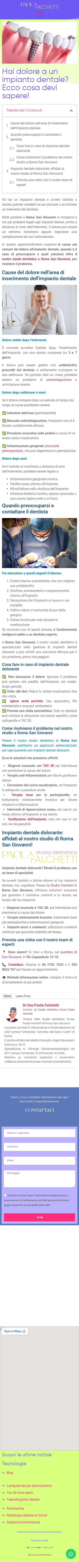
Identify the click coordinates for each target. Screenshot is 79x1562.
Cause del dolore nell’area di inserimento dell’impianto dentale (39, 125)
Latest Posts (23, 996)
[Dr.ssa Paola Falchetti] (12, 1021)
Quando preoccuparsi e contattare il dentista (36, 137)
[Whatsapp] (71, 1554)
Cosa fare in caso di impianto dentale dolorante (43, 148)
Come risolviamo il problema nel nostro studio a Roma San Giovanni (44, 159)
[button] (71, 110)
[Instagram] (6, 1294)
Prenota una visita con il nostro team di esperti (44, 182)
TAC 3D (48, 766)
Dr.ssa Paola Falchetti (41, 1005)
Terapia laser (22, 795)
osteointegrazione (59, 380)
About (7, 996)
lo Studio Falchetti (60, 885)
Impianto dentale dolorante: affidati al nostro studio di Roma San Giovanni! (37, 171)
